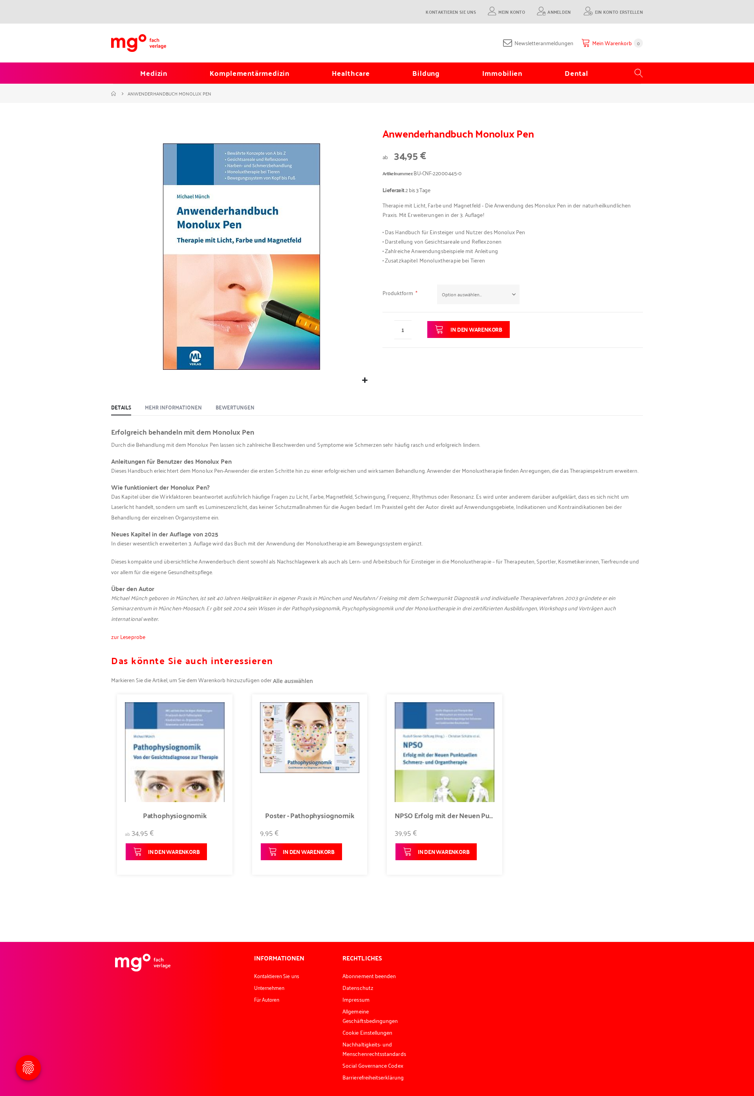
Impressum (356, 999)
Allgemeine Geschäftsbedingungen (370, 1015)
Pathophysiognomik (175, 815)
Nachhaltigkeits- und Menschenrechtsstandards (374, 1048)
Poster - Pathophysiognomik (309, 815)
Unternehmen (269, 987)
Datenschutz (357, 987)
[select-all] (293, 681)
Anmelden (559, 11)
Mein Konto (511, 11)
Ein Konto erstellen (619, 11)
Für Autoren (267, 999)
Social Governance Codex (372, 1065)
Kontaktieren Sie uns (451, 11)
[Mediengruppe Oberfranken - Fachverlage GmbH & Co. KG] (138, 43)
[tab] (121, 407)
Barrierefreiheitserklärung (373, 1077)
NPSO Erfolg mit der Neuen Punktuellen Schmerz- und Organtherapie (444, 815)
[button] (365, 380)
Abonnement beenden (369, 975)
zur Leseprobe (128, 636)
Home (114, 93)
